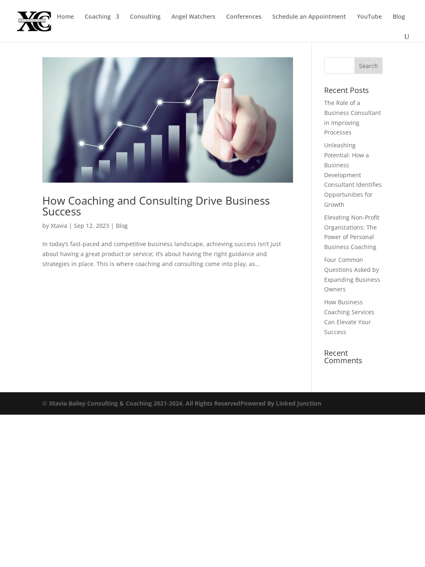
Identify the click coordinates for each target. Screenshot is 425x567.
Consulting (145, 17)
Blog (399, 17)
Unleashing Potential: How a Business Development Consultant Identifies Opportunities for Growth (353, 174)
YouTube (369, 17)
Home (65, 17)
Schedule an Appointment (309, 17)
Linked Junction (298, 403)
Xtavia (59, 226)
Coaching (98, 17)
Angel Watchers (193, 17)
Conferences (243, 17)
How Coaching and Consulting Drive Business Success (156, 206)
